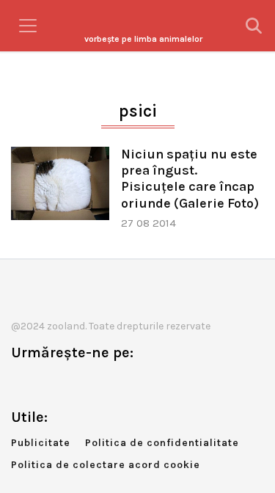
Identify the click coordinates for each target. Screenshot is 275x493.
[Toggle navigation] (28, 26)
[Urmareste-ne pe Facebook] (22, 383)
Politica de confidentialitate (162, 443)
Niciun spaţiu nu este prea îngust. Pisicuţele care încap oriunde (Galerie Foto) (190, 178)
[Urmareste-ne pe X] (46, 383)
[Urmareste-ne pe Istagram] (70, 383)
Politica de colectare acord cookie (105, 465)
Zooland (143, 39)
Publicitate (40, 443)
